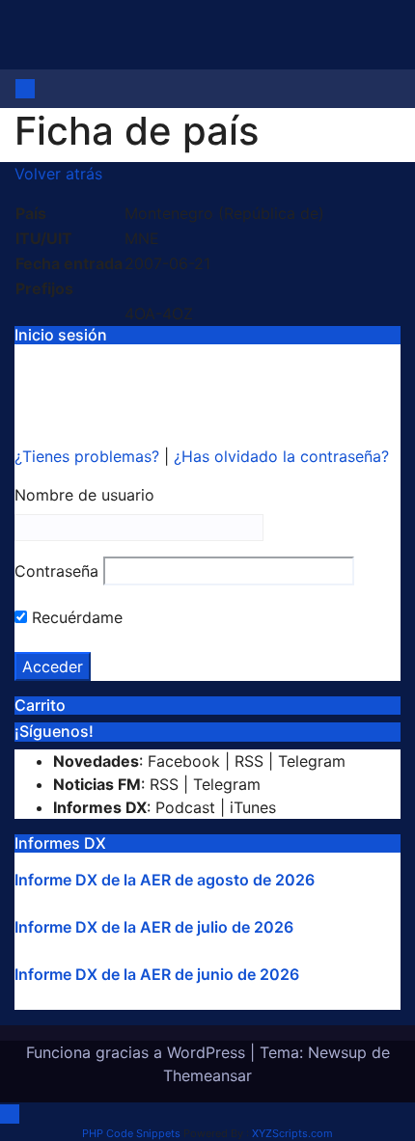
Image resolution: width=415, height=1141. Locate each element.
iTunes (253, 807)
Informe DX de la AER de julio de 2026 (153, 927)
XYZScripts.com (292, 1133)
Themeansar (207, 1075)
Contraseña (56, 571)
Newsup (337, 1052)
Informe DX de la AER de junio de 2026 (156, 974)
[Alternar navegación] (52, 94)
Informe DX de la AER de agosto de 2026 (164, 879)
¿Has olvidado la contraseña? (281, 456)
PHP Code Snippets (131, 1133)
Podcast (185, 807)
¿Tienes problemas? (89, 456)
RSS (249, 761)
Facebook (184, 761)
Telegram (312, 761)
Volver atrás (58, 173)
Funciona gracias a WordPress (138, 1052)
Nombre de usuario (84, 494)
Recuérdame (75, 617)
